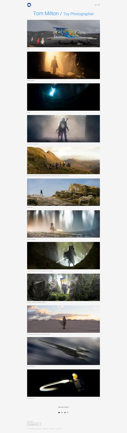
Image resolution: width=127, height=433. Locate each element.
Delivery (66, 407)
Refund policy (45, 428)
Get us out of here (30, 366)
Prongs (28, 112)
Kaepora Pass (30, 207)
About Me (61, 407)
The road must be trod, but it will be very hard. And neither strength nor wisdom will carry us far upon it (48, 175)
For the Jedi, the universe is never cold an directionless (38, 334)
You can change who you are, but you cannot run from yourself (40, 270)
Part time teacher (30, 80)
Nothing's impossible (31, 239)
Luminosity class (30, 398)
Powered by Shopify (38, 428)
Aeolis (28, 48)
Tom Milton (32, 428)
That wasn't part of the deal (32, 143)
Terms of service (58, 428)
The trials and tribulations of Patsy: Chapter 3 (36, 302)
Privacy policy (51, 428)
